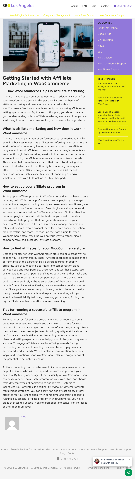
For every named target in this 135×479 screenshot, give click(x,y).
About (74, 5)
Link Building (105, 39)
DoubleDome (40, 467)
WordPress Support (85, 15)
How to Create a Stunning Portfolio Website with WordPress (110, 100)
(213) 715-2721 (124, 5)
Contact (105, 5)
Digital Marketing (108, 27)
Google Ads (104, 33)
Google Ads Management (56, 15)
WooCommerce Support (113, 15)
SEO (100, 51)
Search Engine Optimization (24, 15)
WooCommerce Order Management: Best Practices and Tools (111, 86)
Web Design (105, 57)
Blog (94, 5)
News (101, 45)
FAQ (84, 5)
